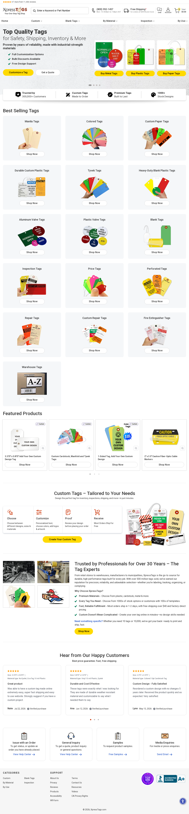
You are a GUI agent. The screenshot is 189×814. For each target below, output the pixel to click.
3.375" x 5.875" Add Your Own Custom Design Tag (23, 457)
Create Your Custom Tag (62, 539)
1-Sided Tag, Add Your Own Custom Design (115, 457)
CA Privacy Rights (80, 796)
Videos (75, 791)
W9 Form (54, 800)
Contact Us (77, 782)
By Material (109, 21)
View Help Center (22, 754)
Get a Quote (47, 72)
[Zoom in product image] (43, 448)
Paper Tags (171, 73)
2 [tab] (93, 85)
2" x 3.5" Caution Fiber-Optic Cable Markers (160, 457)
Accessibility (56, 796)
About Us (54, 778)
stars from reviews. (24, 2)
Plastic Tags (140, 73)
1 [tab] (90, 85)
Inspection (146, 21)
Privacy (53, 782)
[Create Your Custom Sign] (155, 524)
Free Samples (116, 754)
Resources (77, 787)
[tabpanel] (94, 56)
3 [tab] (96, 85)
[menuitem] (4, 21)
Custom (35, 21)
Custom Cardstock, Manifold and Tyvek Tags (70, 457)
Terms (75, 778)
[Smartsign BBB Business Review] (171, 779)
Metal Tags (109, 73)
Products (54, 791)
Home (4, 21)
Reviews (54, 787)
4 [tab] (99, 85)
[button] (159, 11)
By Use (181, 21)
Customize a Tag (18, 72)
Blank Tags (72, 21)
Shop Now (32, 154)
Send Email (163, 754)
